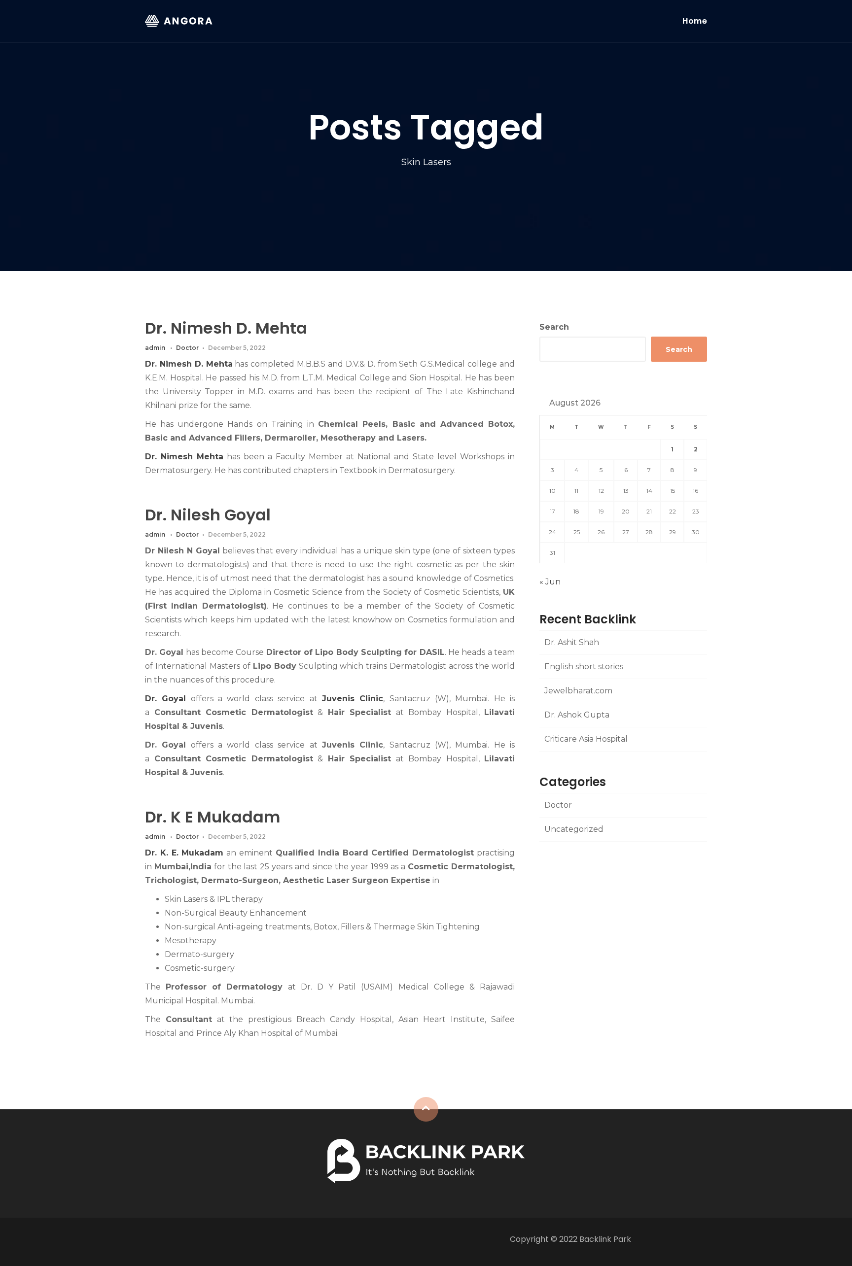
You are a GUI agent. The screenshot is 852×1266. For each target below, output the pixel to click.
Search (554, 327)
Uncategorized (574, 829)
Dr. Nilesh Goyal (208, 515)
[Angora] (426, 1160)
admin (155, 347)
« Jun (550, 581)
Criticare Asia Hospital (586, 739)
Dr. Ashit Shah (571, 642)
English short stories (583, 666)
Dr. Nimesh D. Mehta (226, 328)
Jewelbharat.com (578, 690)
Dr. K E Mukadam (212, 817)
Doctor (187, 347)
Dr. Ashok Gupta (576, 714)
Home (694, 21)
